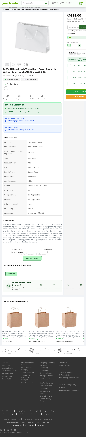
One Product (44, 370)
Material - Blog (7, 376)
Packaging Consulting (44, 366)
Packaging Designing (21, 411)
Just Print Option (34, 411)
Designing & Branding (47, 363)
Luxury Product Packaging (26, 369)
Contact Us (63, 363)
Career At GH (6, 379)
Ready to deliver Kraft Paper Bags (30, 7)
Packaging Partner (46, 376)
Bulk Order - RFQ (65, 365)
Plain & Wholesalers (7, 411)
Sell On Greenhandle (9, 371)
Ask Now (11, 274)
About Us (5, 363)
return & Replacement (43, 422)
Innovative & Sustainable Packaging (25, 377)
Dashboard (44, 388)
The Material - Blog (17, 425)
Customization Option (9, 414)
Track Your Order (46, 386)
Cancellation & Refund (13, 422)
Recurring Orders (46, 373)
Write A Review (32, 258)
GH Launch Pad (7, 373)
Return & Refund (46, 396)
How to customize (27, 419)
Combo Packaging (27, 372)
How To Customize (47, 383)
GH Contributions (29, 425)
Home (4, 7)
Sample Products (27, 382)
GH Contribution (7, 368)
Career (23, 422)
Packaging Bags (13, 7)
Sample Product (48, 419)
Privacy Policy (40, 425)
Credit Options (45, 378)
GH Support (6, 365)
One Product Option (23, 414)
